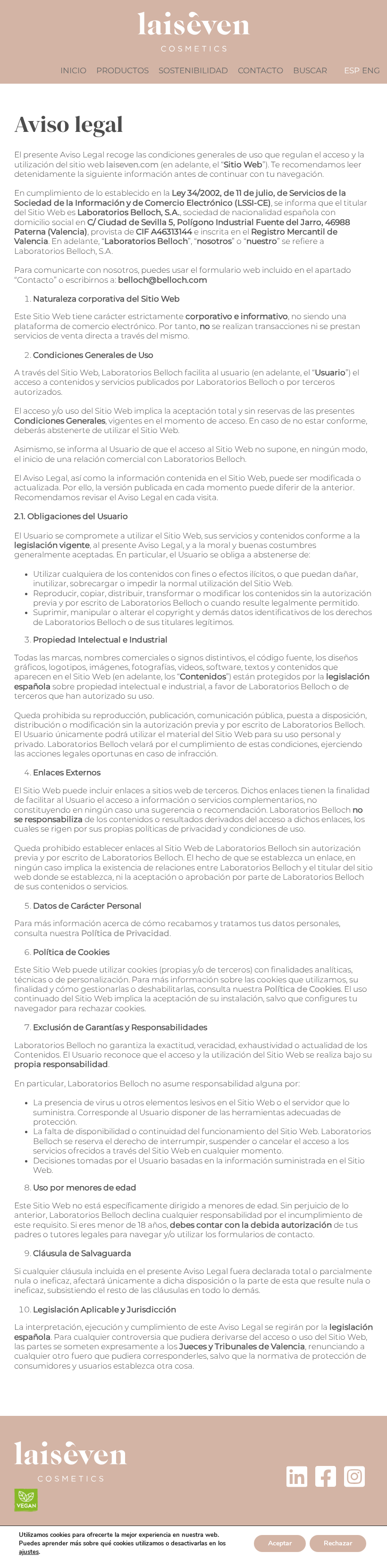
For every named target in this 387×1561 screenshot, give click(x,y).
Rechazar (338, 1543)
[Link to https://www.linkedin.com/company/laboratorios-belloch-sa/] (296, 1476)
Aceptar (280, 1543)
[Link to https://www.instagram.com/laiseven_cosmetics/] (354, 1476)
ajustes (29, 1552)
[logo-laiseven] (70, 1445)
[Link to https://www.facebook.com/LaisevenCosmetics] (325, 1476)
